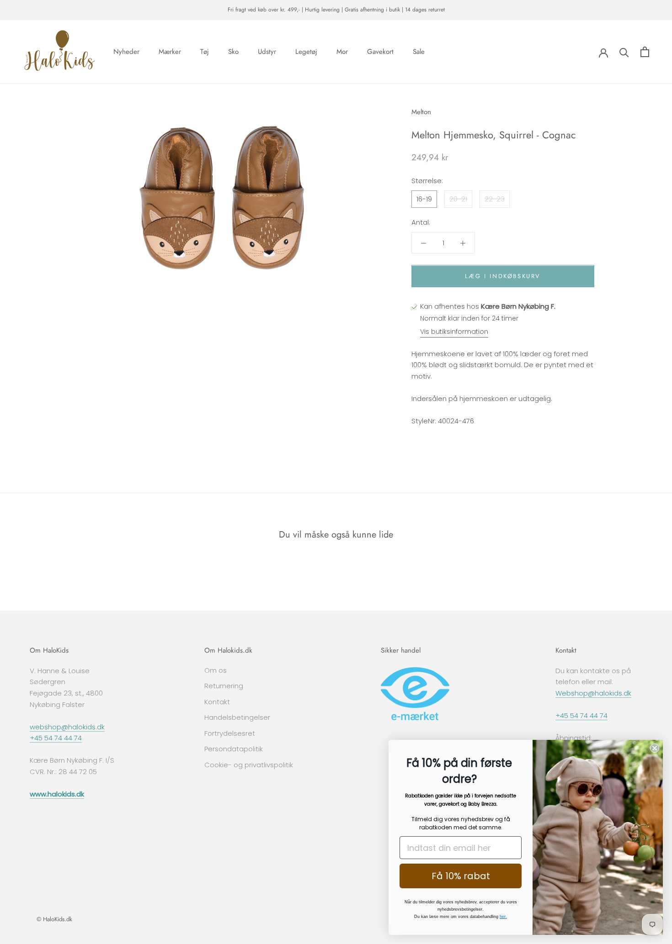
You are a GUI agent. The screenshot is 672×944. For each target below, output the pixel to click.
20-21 (458, 199)
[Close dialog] (654, 748)
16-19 (424, 199)
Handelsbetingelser (237, 717)
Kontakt (217, 702)
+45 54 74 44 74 (56, 738)
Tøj (204, 52)
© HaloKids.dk (54, 919)
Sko (233, 52)
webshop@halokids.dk (67, 727)
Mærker (170, 52)
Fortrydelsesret (229, 733)
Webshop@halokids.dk (593, 693)
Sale (419, 52)
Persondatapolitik (233, 749)
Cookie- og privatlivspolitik (248, 765)
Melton (421, 112)
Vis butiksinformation (454, 332)
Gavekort (380, 52)
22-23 (495, 199)
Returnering (223, 686)
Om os (215, 670)
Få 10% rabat (461, 876)
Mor (342, 52)
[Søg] (624, 52)
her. (503, 916)
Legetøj (306, 52)
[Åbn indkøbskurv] (644, 52)
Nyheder (126, 52)
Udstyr (267, 52)
